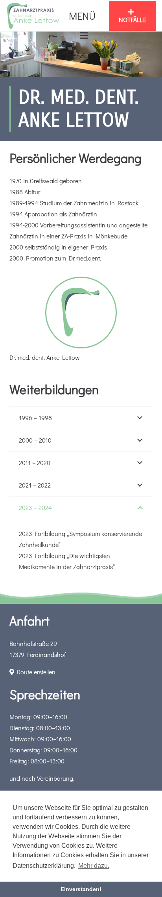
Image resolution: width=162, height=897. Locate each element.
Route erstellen (34, 672)
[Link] (33, 16)
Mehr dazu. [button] (93, 865)
